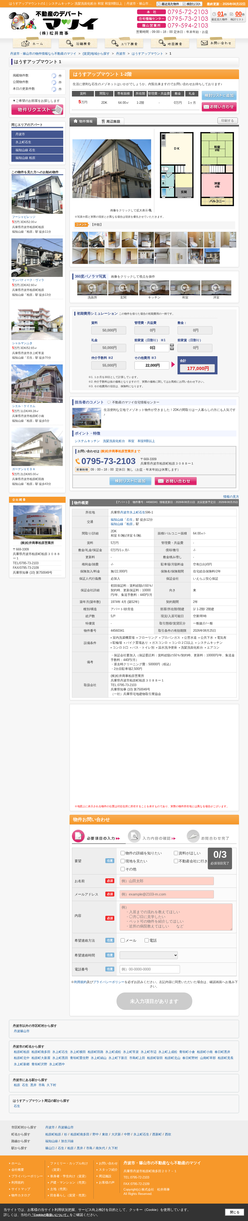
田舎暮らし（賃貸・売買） (69, 1195)
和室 (131, 441)
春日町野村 (190, 1058)
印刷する (227, 120)
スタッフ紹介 (108, 1169)
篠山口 (50, 1148)
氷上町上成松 (167, 1052)
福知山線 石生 (25, 150)
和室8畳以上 (146, 441)
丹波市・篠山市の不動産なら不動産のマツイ (162, 1163)
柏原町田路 (95, 1052)
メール (130, 940)
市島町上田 (137, 1058)
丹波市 (125, 512)
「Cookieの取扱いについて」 (50, 1215)
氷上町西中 (57, 1064)
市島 (42, 1085)
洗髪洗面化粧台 (114, 441)
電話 (153, 940)
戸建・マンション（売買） (69, 1182)
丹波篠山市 (22, 1031)
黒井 (33, 1085)
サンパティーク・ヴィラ (28, 280)
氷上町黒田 (60, 1058)
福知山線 (117, 519)
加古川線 (67, 1141)
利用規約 (80, 982)
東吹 (105, 1134)
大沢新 (116, 1134)
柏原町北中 (22, 1058)
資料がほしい (190, 853)
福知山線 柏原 (25, 158)
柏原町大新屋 (40, 1058)
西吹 (168, 1134)
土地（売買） (59, 1189)
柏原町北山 (172, 1058)
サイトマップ (20, 1189)
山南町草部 (208, 1058)
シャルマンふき (22, 343)
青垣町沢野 (39, 1064)
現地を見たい (136, 861)
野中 (96, 1134)
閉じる (235, 1212)
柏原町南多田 (40, 1052)
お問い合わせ (108, 1163)
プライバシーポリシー (108, 982)
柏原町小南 (205, 1052)
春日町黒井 (222, 1052)
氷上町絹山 (99, 1058)
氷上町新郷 (22, 1064)
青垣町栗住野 (79, 1058)
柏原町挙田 (155, 1058)
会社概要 (17, 1169)
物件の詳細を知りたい (143, 853)
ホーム (16, 1163)
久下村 (51, 1085)
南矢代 (100, 1148)
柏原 (129, 524)
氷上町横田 (78, 1052)
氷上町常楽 (131, 1052)
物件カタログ (20, 1195)
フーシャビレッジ (23, 217)
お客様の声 (107, 1182)
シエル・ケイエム (23, 406)
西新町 (157, 1134)
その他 (130, 869)
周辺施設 (105, 1176)
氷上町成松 (113, 1052)
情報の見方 (231, 496)
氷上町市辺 (148, 1052)
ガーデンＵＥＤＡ (23, 469)
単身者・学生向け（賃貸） (69, 1176)
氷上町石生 (137, 512)
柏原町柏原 (22, 1052)
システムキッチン (87, 441)
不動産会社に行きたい (197, 861)
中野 (127, 1134)
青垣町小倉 (187, 1052)
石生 (129, 519)
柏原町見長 (225, 1058)
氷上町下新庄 (117, 1058)
